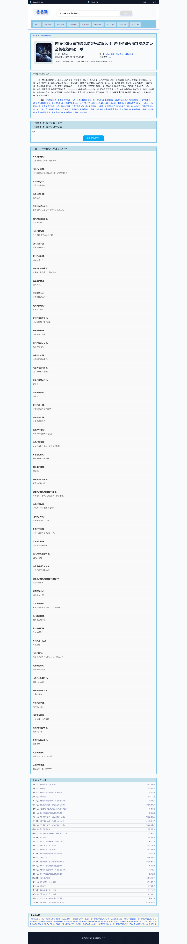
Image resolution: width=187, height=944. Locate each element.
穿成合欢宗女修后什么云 (72, 921)
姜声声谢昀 (151, 845)
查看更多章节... (93, 138)
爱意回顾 (49, 921)
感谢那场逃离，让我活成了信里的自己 (61, 100)
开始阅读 (129, 54)
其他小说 (135, 24)
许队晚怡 (152, 801)
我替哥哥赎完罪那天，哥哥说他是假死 (53, 801)
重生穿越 (60, 24)
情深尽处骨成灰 (45, 829)
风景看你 (42, 921)
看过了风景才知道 (145, 921)
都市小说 (73, 24)
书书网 (34, 36)
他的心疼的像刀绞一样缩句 (118, 921)
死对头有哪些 (50, 919)
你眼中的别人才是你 (37, 919)
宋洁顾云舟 (151, 784)
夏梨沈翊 (152, 793)
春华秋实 (43, 789)
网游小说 (98, 24)
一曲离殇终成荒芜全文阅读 (80, 919)
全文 (111, 57)
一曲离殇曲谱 (133, 921)
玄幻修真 (48, 24)
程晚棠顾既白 (150, 805)
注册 (154, 2)
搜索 (126, 14)
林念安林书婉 (150, 821)
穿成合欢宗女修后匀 (89, 924)
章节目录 (119, 54)
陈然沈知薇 (151, 858)
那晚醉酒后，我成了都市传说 (116, 100)
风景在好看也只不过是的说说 (71, 924)
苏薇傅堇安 (151, 829)
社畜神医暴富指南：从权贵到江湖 (90, 100)
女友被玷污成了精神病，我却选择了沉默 (53, 809)
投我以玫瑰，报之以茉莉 (48, 845)
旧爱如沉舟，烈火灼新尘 (48, 784)
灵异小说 (122, 24)
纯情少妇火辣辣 (46, 36)
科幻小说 (110, 24)
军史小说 (85, 24)
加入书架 (110, 54)
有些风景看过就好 (116, 919)
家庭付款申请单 (45, 878)
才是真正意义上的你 (104, 924)
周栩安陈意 (151, 789)
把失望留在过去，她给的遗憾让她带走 (53, 805)
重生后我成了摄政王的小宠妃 (123, 924)
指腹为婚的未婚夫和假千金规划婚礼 (52, 821)
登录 (145, 2)
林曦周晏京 (151, 878)
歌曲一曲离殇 (58, 921)
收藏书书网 (94, 2)
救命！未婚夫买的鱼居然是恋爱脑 (51, 793)
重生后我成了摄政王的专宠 (100, 919)
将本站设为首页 (38, 2)
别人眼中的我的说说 (63, 919)
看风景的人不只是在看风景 (51, 924)
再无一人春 (43, 858)
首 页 (37, 24)
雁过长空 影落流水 (130, 919)
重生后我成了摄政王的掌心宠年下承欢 (95, 921)
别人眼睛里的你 (139, 924)
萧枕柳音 (152, 809)
